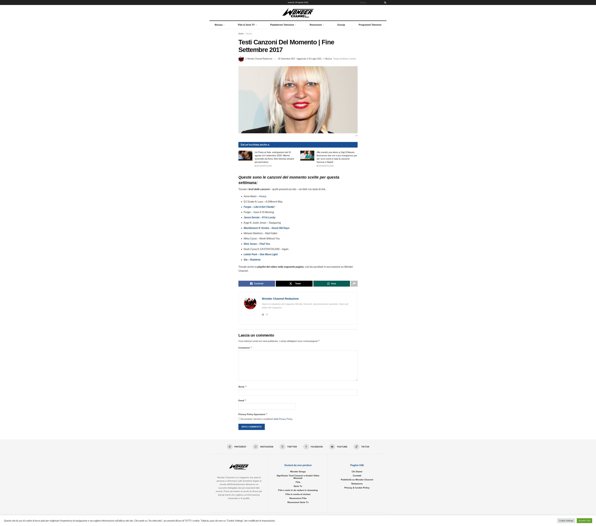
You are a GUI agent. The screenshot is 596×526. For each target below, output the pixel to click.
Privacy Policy (285, 419)
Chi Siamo (357, 471)
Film (298, 482)
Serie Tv (298, 486)
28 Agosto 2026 (264, 166)
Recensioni (316, 24)
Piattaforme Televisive (282, 24)
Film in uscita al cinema (297, 494)
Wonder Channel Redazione (259, 59)
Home (241, 34)
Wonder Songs (298, 471)
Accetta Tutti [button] (584, 520)
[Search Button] (385, 2)
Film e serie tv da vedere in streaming (298, 490)
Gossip (341, 24)
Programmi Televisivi (370, 24)
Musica (218, 24)
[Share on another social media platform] (354, 284)
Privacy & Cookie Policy (357, 487)
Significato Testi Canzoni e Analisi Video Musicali (298, 476)
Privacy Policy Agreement (252, 414)
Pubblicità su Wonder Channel (357, 479)
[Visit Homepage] (298, 12)
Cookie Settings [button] (566, 520)
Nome (242, 386)
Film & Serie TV (246, 24)
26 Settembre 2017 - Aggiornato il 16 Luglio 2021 (300, 59)
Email (242, 400)
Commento (245, 347)
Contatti (357, 475)
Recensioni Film (298, 498)
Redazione (357, 483)
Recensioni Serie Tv (298, 502)
